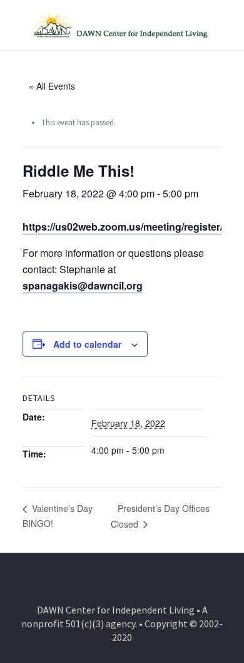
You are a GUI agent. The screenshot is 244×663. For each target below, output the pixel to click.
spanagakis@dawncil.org (83, 285)
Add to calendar (87, 344)
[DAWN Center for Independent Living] (122, 25)
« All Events (52, 86)
